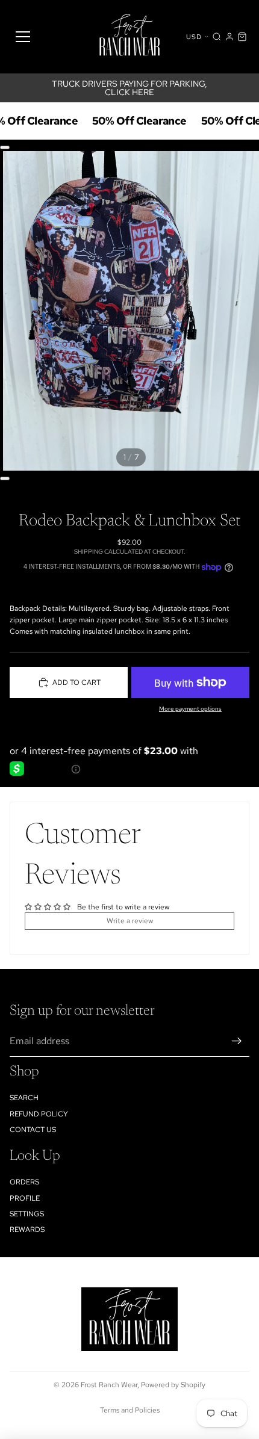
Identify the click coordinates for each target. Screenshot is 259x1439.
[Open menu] (23, 37)
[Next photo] (5, 478)
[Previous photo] (5, 147)
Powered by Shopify (173, 1385)
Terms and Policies (130, 1410)
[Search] (217, 37)
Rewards (27, 1229)
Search (24, 1098)
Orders (24, 1182)
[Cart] (242, 37)
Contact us (33, 1129)
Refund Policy (39, 1114)
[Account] (229, 37)
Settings (27, 1214)
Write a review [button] (130, 921)
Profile (25, 1198)
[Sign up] (236, 1041)
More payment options (190, 709)
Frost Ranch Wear (109, 1385)
